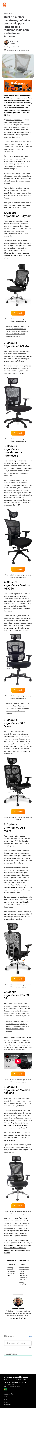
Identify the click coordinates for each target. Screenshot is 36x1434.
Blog (10, 13)
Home (5, 13)
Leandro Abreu (14, 41)
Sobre (6, 1402)
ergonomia (25, 135)
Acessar (29, 1336)
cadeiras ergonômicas (14, 120)
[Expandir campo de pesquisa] (30, 5)
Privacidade (7, 1404)
